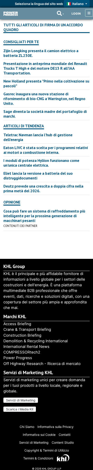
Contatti (64, 434)
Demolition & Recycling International (35, 341)
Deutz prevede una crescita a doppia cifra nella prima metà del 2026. (43, 188)
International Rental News (26, 346)
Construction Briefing (22, 335)
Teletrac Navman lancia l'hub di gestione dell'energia (37, 137)
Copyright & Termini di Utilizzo (46, 450)
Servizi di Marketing (20, 400)
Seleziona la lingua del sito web (39, 4)
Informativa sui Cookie (39, 434)
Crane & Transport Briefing (27, 329)
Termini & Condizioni (38, 458)
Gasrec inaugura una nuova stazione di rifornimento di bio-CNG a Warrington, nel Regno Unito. (44, 98)
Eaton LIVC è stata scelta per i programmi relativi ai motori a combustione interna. (45, 150)
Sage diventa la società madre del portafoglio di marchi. (45, 114)
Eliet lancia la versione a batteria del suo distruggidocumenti (38, 176)
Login (76, 13)
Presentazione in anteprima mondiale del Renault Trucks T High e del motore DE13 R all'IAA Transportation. (45, 68)
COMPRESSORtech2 (21, 352)
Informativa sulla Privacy (55, 427)
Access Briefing (17, 324)
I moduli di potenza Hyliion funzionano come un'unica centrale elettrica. (41, 163)
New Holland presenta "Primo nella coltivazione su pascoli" (46, 83)
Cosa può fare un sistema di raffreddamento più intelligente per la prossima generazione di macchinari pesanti (44, 215)
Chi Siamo (27, 427)
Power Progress (17, 358)
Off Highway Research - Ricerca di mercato (42, 363)
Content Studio (63, 442)
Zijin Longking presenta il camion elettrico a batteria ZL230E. (40, 53)
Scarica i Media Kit (19, 409)
